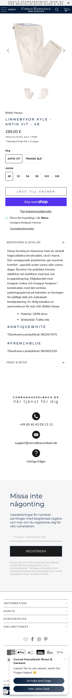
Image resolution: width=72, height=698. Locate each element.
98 (36, 176)
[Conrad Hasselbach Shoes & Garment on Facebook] (32, 639)
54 (27, 176)
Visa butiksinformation (22, 228)
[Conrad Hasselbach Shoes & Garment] (36, 9)
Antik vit (13, 158)
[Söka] (56, 9)
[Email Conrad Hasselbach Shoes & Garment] (26, 639)
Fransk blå (34, 158)
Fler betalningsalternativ (36, 211)
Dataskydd (42, 571)
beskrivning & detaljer (23, 242)
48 (9, 176)
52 (18, 176)
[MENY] (2, 9)
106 (57, 176)
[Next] (64, 50)
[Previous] (8, 50)
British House (13, 113)
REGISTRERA (36, 551)
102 (46, 176)
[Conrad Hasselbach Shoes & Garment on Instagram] (39, 639)
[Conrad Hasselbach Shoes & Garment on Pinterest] (46, 639)
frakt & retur (17, 362)
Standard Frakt (15, 141)
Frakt (34, 136)
